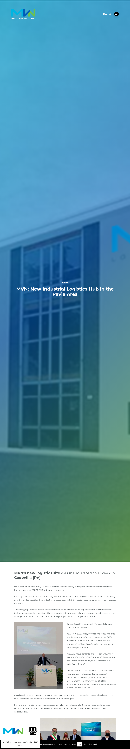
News (65, 282)
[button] (116, 14)
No (85, 744)
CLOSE (20, 745)
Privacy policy (93, 744)
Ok (80, 744)
